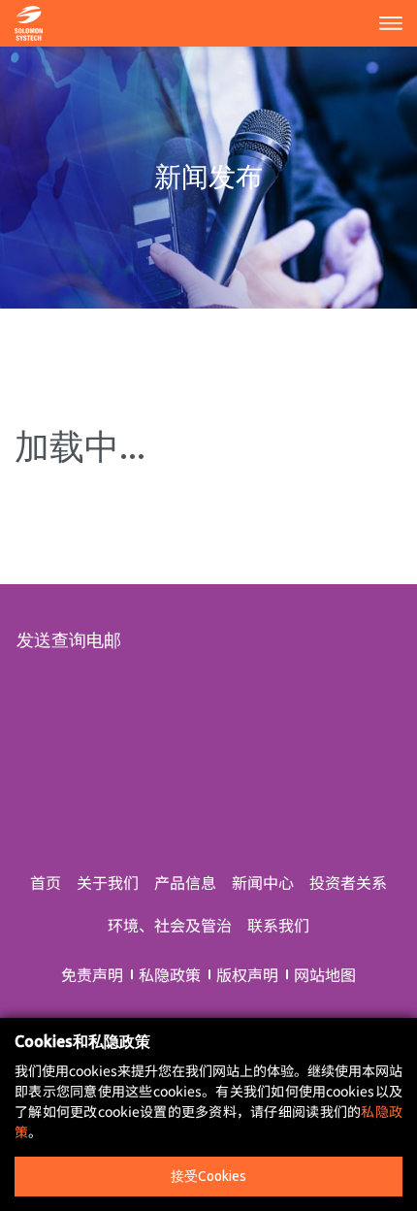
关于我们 (108, 882)
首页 (45, 882)
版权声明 (247, 974)
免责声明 (92, 974)
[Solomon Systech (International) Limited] (29, 20)
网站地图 (325, 974)
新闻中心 (263, 882)
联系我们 (278, 924)
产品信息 (185, 882)
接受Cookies (208, 1176)
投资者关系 (348, 882)
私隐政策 (170, 974)
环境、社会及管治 (170, 924)
